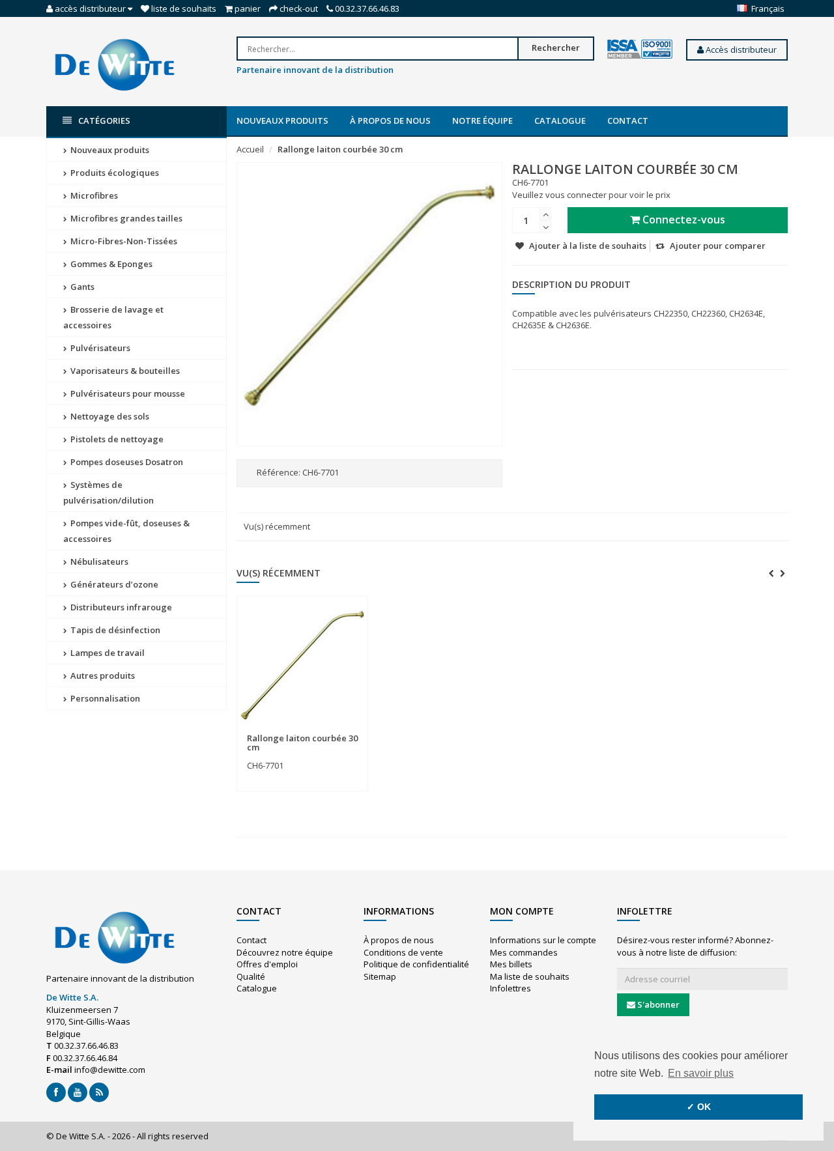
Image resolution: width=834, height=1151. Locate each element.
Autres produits (101, 675)
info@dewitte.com (109, 1069)
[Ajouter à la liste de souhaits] (328, 730)
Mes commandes (524, 952)
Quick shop (275, 730)
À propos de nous (390, 120)
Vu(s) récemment (277, 526)
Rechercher (556, 47)
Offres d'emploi (267, 964)
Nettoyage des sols (108, 416)
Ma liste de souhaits (529, 976)
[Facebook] (56, 1092)
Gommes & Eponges (110, 264)
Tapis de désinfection (114, 630)
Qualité (251, 976)
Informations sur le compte (543, 940)
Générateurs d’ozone (113, 584)
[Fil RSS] (99, 1092)
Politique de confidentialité (416, 964)
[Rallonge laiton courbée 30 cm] (302, 665)
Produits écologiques (113, 172)
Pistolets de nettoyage (116, 439)
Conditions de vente (403, 952)
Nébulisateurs (98, 561)
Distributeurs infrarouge (120, 607)
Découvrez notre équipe (285, 952)
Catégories (104, 120)
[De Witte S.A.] (114, 64)
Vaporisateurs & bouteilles (124, 371)
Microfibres (93, 195)
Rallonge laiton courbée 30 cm (340, 149)
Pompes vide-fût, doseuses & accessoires (126, 531)
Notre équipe (482, 120)
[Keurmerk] (639, 49)
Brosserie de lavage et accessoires (113, 317)
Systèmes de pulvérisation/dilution (108, 492)
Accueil (250, 149)
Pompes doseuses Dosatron (125, 462)
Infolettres (510, 988)
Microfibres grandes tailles (125, 218)
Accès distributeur (740, 49)
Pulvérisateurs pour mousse (126, 393)
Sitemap (380, 976)
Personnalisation (104, 698)
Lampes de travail (106, 653)
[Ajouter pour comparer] (352, 730)
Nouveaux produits (282, 120)
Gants (81, 286)
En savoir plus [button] (701, 1073)
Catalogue (560, 120)
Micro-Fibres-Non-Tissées (122, 241)
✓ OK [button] (699, 1106)
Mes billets (511, 964)
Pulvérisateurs (99, 348)
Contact (627, 120)
